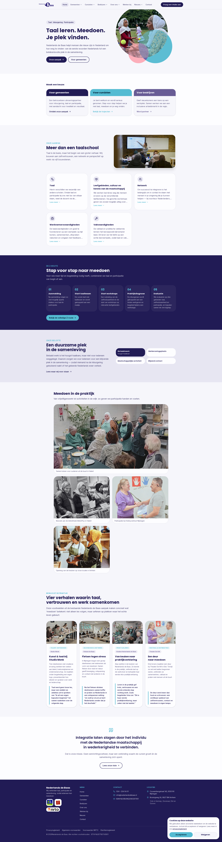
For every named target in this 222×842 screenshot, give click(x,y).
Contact (149, 5)
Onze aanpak (55, 59)
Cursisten (89, 5)
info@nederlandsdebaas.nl (126, 795)
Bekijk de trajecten (101, 111)
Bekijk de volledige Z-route (61, 318)
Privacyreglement (53, 830)
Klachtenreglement (108, 830)
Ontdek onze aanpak (58, 111)
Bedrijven (101, 5)
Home (65, 5)
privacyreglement (180, 829)
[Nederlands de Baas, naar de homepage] (46, 5)
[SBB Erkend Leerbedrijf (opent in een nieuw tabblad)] (58, 802)
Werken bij (127, 5)
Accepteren (181, 834)
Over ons (114, 5)
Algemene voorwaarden (71, 830)
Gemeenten (75, 5)
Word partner (143, 111)
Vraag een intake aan (172, 5)
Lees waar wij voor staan (57, 371)
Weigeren (205, 834)
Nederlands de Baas (58, 787)
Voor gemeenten (78, 59)
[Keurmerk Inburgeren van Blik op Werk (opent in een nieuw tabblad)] (49, 802)
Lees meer (54, 202)
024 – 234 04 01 (122, 791)
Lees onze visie (110, 765)
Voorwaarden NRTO (90, 830)
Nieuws (137, 5)
